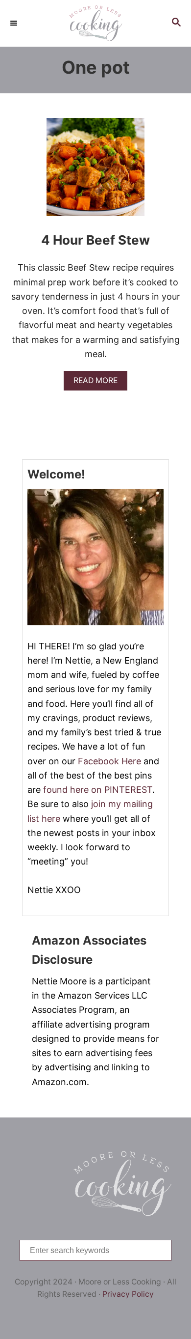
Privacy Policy (128, 1294)
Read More (98, 383)
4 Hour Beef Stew (95, 240)
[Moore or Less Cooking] (95, 23)
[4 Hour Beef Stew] (95, 171)
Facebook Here (109, 761)
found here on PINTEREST (97, 789)
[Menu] (14, 23)
